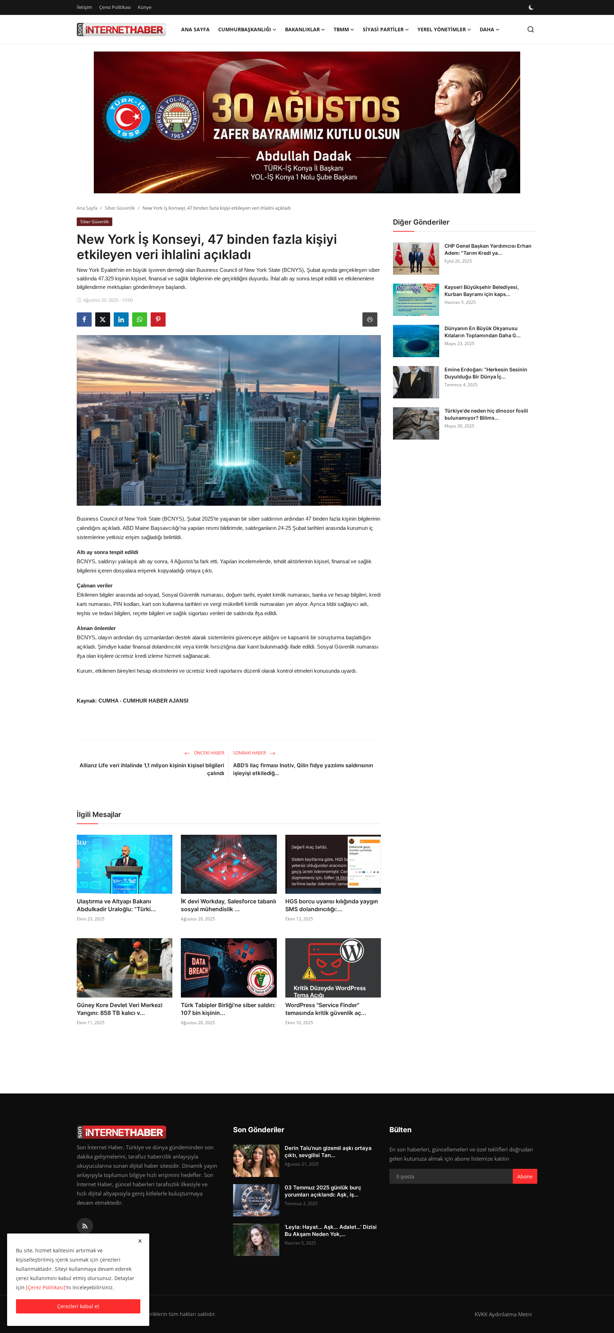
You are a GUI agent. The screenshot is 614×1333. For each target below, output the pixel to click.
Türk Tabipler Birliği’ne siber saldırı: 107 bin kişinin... (228, 1008)
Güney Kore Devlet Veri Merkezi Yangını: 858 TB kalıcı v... (119, 1008)
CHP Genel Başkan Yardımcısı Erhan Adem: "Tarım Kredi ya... (488, 249)
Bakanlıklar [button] (302, 29)
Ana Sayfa (195, 29)
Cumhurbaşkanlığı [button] (244, 29)
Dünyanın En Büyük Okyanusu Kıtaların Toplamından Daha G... (483, 331)
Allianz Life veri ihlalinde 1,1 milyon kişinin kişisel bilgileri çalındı (152, 769)
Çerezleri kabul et (78, 1306)
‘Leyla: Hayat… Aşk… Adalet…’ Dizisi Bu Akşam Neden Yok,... (331, 1230)
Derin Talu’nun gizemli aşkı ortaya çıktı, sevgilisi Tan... (328, 1152)
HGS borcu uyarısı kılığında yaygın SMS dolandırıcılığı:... (331, 905)
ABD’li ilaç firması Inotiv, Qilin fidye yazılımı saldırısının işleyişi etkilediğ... (303, 769)
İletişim (84, 7)
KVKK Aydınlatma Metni (503, 1314)
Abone (525, 1176)
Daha (487, 29)
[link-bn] (307, 123)
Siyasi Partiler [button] (383, 29)
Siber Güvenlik (120, 208)
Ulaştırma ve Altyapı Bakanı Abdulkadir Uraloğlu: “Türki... (116, 905)
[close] (140, 1241)
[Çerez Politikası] (45, 1287)
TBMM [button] (341, 29)
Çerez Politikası (115, 7)
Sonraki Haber (250, 753)
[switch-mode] (532, 7)
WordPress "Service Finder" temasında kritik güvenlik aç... (325, 1008)
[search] (530, 29)
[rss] (85, 1226)
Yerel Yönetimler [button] (442, 29)
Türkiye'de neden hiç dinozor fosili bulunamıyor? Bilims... (486, 414)
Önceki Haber (208, 753)
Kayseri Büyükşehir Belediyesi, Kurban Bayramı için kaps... (482, 290)
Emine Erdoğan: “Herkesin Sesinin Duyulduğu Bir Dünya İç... (486, 373)
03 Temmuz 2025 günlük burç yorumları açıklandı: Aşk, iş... (323, 1191)
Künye (144, 7)
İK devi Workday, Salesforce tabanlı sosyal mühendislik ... (228, 905)
